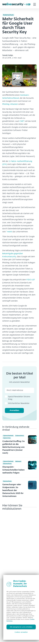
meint (9, 232)
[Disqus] (19, 543)
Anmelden (14, 410)
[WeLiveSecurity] (16, 4)
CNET (21, 121)
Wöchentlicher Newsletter (18, 403)
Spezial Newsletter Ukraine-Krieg (19, 398)
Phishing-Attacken (10, 104)
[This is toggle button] (34, 4)
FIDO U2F (30, 280)
